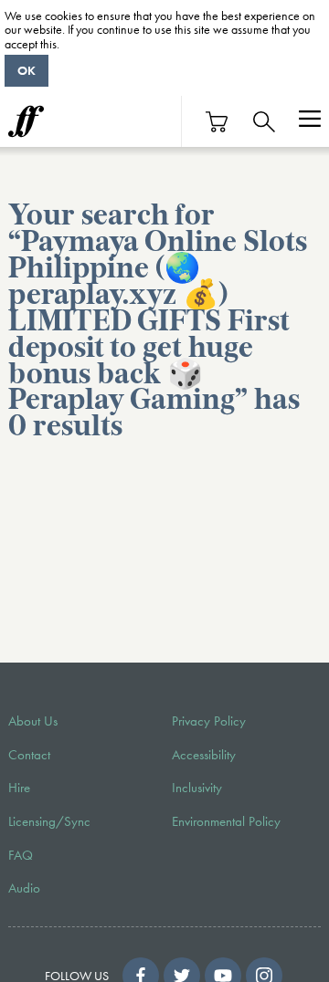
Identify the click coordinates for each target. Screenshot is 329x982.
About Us (33, 721)
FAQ (20, 855)
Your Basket (217, 121)
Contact (29, 755)
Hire (19, 787)
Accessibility (204, 755)
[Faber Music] (26, 121)
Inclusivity (197, 787)
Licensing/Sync (49, 821)
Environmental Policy (226, 821)
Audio (24, 888)
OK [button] (26, 70)
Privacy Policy (209, 721)
